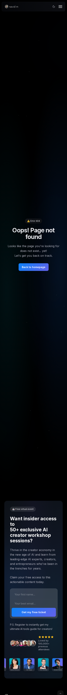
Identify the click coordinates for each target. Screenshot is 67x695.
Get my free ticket (34, 612)
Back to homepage (33, 267)
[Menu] (60, 6)
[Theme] (54, 7)
